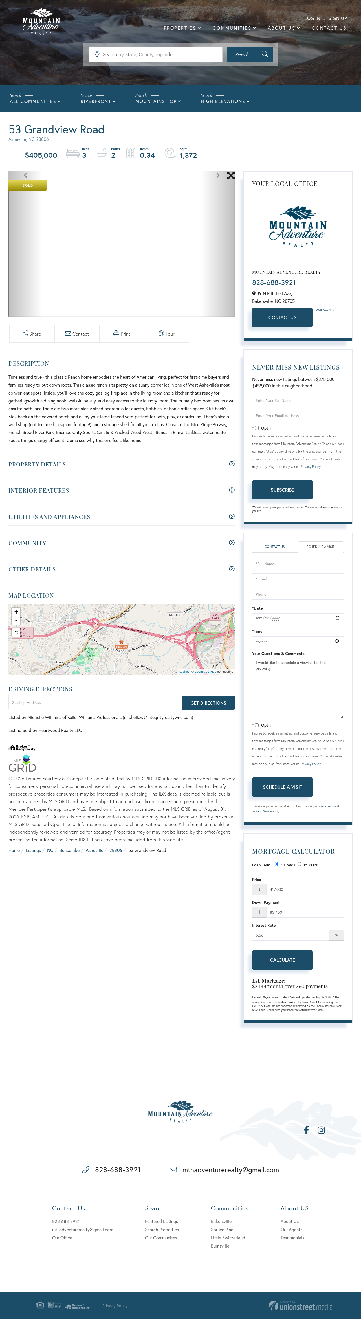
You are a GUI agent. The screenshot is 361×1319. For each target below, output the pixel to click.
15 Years (310, 864)
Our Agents (325, 310)
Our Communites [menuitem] (161, 1238)
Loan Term (261, 864)
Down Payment (266, 902)
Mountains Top (156, 101)
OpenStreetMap (205, 672)
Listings (33, 850)
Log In (312, 18)
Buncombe (70, 850)
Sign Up (338, 18)
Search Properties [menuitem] (162, 1229)
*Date (257, 608)
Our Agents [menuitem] (291, 1229)
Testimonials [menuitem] (292, 1238)
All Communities (33, 101)
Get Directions (208, 703)
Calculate (282, 960)
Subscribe (282, 490)
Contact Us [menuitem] (329, 28)
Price (256, 879)
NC (50, 850)
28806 (115, 850)
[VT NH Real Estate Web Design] (300, 1306)
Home (14, 850)
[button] (250, 54)
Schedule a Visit (320, 547)
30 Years (287, 864)
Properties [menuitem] (180, 28)
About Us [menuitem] (282, 28)
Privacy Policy (310, 467)
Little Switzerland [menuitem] (228, 1238)
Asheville (94, 850)
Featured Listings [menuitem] (161, 1221)
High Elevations (223, 101)
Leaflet (184, 672)
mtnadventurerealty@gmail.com (230, 1169)
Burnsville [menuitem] (220, 1246)
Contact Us (282, 317)
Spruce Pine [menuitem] (222, 1229)
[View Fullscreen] (16, 632)
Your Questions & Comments (278, 653)
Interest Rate (264, 925)
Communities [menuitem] (232, 28)
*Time (257, 631)
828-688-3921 (274, 282)
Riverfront (96, 101)
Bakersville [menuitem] (221, 1221)
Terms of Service (262, 811)
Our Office (62, 1238)
